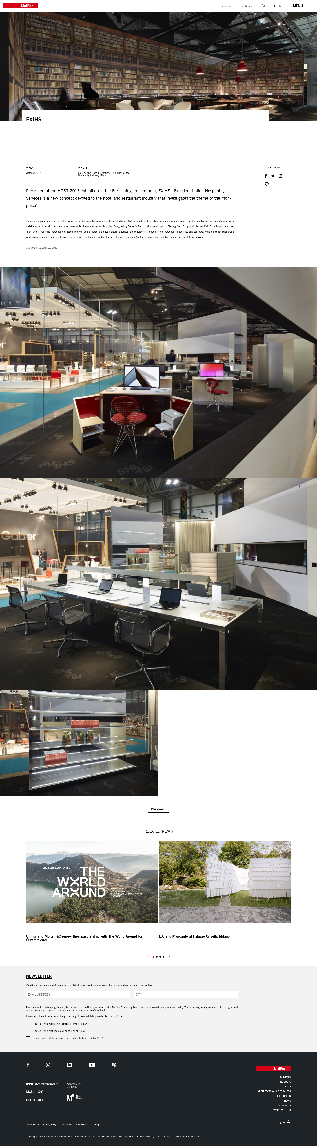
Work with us (282, 1110)
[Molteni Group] (34, 1084)
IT (275, 5)
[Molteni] (34, 1091)
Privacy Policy (50, 1124)
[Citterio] (34, 1100)
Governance (66, 1124)
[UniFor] (107, 6)
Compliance (81, 1124)
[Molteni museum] (75, 1097)
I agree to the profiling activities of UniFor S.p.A (59, 1031)
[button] (153, 957)
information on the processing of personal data (68, 1016)
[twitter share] (273, 176)
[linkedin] (69, 1065)
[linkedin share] (280, 176)
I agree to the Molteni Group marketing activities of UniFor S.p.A (68, 1038)
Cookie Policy (32, 1124)
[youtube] (92, 1065)
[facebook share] (266, 176)
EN (279, 5)
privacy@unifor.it (95, 1010)
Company (285, 1077)
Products (285, 1082)
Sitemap (95, 1124)
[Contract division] (75, 1085)
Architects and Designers (274, 1091)
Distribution (245, 6)
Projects (285, 1086)
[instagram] (48, 1065)
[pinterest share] (267, 184)
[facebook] (28, 1065)
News (287, 1101)
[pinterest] (114, 1065)
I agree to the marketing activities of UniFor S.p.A (60, 1024)
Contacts (224, 6)
